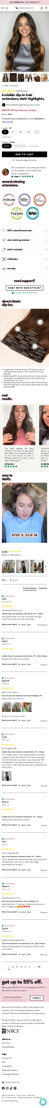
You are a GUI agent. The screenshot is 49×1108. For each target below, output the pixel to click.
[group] (24, 552)
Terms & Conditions (8, 1095)
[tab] (30, 588)
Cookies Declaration (24, 1097)
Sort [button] (4, 580)
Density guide (33, 146)
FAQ (3, 1062)
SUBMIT (37, 998)
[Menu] (2, 8)
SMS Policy (31, 1095)
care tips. (11, 269)
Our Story (6, 1043)
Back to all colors (11, 86)
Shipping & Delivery (9, 1070)
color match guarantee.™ (19, 240)
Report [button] (24, 624)
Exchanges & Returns (10, 1074)
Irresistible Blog (8, 1047)
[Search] (7, 8)
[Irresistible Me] (24, 8)
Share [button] (29, 624)
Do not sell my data (9, 1097)
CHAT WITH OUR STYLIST (24, 287)
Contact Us (6, 1058)
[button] (24, 91)
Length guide (6, 137)
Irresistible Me (12, 1101)
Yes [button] (19, 624)
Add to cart (24, 154)
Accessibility (7, 1066)
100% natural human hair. (19, 231)
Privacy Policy (21, 1095)
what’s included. (15, 250)
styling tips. (12, 259)
